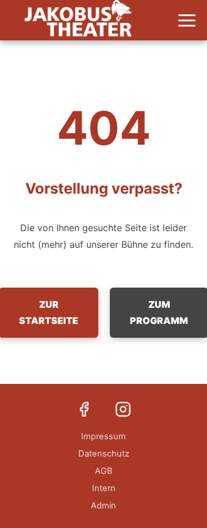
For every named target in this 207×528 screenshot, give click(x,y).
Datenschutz (103, 453)
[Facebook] (84, 410)
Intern (104, 488)
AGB (104, 471)
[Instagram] (123, 410)
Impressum (103, 436)
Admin (103, 505)
